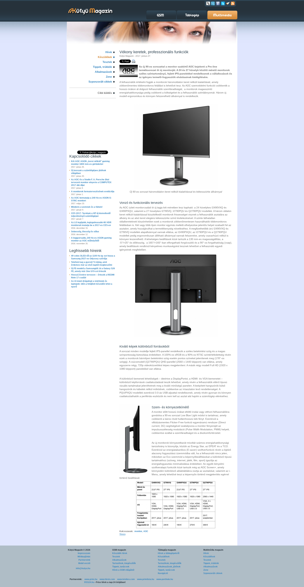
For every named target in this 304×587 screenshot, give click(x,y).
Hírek (108, 52)
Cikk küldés (105, 92)
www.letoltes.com (126, 579)
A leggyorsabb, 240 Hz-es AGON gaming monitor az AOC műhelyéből (91, 239)
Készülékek (105, 57)
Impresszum (84, 553)
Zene (109, 76)
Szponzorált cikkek (100, 81)
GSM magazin (119, 550)
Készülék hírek (119, 553)
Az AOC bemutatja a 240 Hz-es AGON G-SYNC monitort (91, 199)
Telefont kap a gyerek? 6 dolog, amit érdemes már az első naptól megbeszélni (91, 263)
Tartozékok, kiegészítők (124, 563)
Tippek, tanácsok (120, 566)
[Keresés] (208, 3)
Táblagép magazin (167, 550)
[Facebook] (218, 3)
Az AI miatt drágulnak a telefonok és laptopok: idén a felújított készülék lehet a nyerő (91, 284)
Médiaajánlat (84, 556)
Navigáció (163, 573)
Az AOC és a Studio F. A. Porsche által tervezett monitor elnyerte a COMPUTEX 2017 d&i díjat (91, 182)
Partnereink (84, 560)
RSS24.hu (89, 582)
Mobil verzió (84, 563)
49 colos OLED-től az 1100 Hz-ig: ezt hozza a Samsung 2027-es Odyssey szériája (93, 257)
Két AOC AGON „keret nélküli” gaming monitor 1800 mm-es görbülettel (90, 162)
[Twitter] (223, 3)
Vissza (122, 534)
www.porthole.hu (164, 579)
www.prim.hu (90, 579)
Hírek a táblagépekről (168, 553)
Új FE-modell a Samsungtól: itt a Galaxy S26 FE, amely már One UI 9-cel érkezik (93, 270)
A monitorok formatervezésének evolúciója (92, 191)
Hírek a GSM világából (123, 570)
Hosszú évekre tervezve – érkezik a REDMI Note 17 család (92, 276)
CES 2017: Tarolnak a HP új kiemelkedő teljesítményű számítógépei (90, 214)
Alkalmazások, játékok (169, 566)
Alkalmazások (103, 71)
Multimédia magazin (213, 550)
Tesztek (107, 61)
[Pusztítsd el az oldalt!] (228, 3)
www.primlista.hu (145, 579)
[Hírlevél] (213, 3)
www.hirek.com (107, 579)
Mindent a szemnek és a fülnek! (87, 207)
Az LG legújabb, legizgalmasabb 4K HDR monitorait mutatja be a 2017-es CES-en (91, 223)
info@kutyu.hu (83, 568)
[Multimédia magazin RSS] (233, 3)
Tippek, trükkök (102, 66)
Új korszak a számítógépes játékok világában (88, 171)
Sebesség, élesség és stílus (85, 231)
